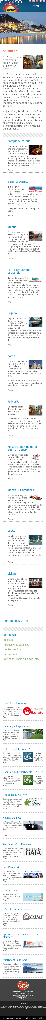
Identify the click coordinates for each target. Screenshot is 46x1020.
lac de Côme (7, 1006)
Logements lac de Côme (20, 1006)
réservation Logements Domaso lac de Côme (31, 1008)
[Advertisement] (23, 683)
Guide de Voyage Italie (36, 1006)
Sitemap (23, 1003)
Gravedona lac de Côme (8, 1008)
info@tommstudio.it (27, 999)
